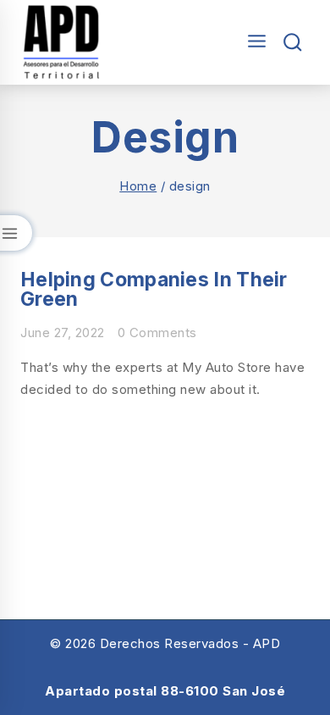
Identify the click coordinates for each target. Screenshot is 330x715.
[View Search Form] (293, 42)
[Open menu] (253, 42)
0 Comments (157, 332)
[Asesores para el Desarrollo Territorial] (61, 42)
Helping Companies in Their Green (154, 289)
